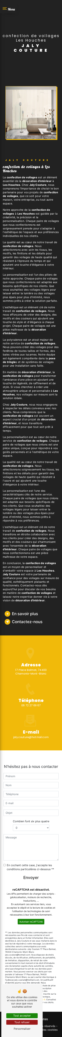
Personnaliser (22, 1028)
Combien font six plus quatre (31, 821)
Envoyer (31, 877)
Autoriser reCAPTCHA (31, 921)
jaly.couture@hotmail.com (31, 737)
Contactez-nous (27, 621)
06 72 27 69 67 (31, 705)
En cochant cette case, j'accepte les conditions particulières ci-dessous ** (30, 867)
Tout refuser (22, 1022)
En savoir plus (25, 613)
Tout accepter (22, 1015)
